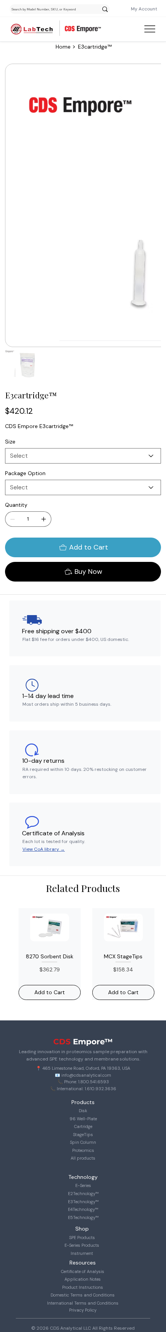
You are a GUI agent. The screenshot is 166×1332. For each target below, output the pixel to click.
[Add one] (43, 519)
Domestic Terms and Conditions (83, 1295)
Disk (83, 1110)
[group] (83, 954)
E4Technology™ (83, 1209)
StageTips (83, 1134)
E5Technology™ (83, 1217)
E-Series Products (81, 1245)
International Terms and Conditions (83, 1303)
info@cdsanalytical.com (86, 1075)
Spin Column (83, 1142)
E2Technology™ (83, 1193)
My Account (144, 9)
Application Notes (82, 1279)
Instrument (82, 1253)
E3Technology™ (83, 1201)
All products (83, 1158)
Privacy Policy (83, 1310)
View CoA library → (43, 849)
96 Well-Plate (83, 1118)
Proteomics (83, 1150)
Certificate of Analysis (82, 1271)
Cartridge (83, 1126)
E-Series (83, 1185)
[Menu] (150, 29)
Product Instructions (82, 1287)
